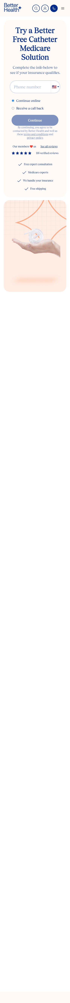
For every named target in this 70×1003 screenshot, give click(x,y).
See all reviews (49, 146)
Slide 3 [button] (46, 284)
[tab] (27, 284)
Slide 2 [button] (37, 284)
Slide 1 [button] (27, 284)
